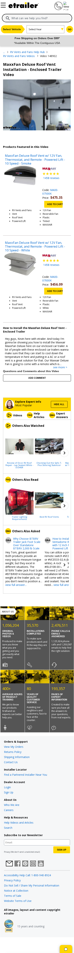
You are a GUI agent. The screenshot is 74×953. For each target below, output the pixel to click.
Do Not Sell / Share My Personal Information (31, 885)
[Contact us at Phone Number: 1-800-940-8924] (58, 9)
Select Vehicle (12, 29)
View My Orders (13, 747)
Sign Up (8, 792)
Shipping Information (17, 757)
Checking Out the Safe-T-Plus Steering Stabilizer (49, 463)
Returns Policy (12, 752)
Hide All (59, 404)
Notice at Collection (16, 890)
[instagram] (33, 863)
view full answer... (16, 585)
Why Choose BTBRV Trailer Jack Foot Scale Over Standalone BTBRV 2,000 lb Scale (26, 543)
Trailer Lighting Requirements (19, 517)
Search (8, 827)
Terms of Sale (12, 896)
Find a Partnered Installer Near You (25, 774)
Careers (8, 810)
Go (69, 29)
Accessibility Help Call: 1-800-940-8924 (27, 875)
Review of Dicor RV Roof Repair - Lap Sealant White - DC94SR (19, 465)
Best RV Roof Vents (49, 516)
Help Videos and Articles (18, 822)
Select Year (35, 29)
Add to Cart (55, 204)
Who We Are (11, 805)
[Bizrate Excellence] (8, 926)
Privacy (7, 852)
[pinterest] (25, 863)
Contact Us (11, 762)
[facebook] (17, 863)
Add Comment (37, 378)
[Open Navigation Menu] (4, 4)
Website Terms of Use (17, 901)
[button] (64, 453)
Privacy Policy (12, 880)
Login (7, 787)
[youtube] (41, 863)
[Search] (8, 18)
